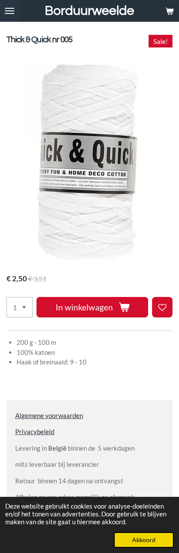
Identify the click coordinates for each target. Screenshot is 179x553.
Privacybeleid (34, 431)
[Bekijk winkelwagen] (169, 11)
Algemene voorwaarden (49, 415)
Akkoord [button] (144, 539)
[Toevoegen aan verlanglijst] (162, 307)
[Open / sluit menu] (9, 11)
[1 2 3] (20, 307)
